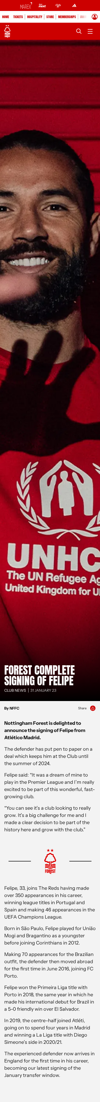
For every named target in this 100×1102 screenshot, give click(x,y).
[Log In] (94, 17)
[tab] (5, 17)
